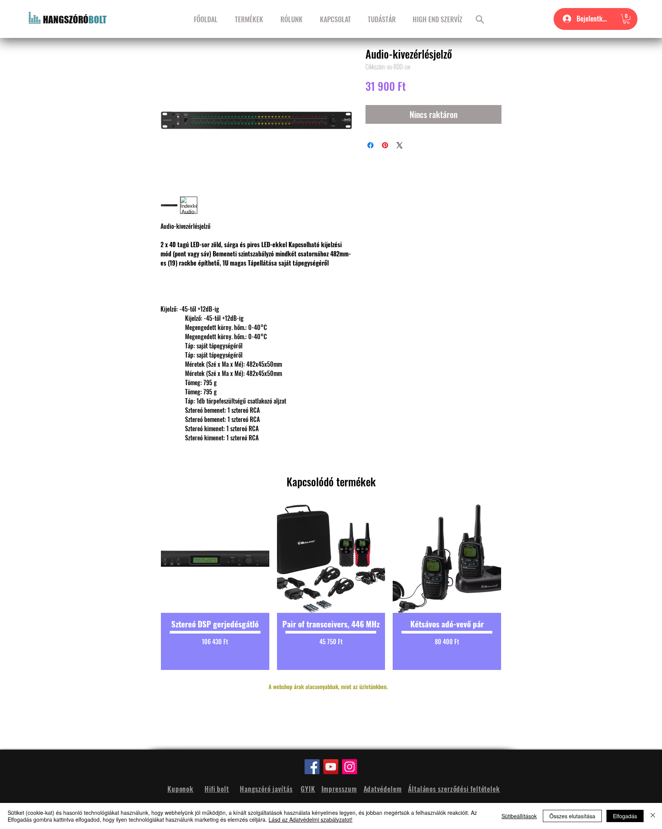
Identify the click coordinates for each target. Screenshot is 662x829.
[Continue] (480, 19)
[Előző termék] (147, 587)
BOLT (97, 19)
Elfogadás (625, 816)
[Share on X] (399, 145)
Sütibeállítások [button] (519, 816)
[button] (626, 19)
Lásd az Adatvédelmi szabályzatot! (310, 819)
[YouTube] (330, 766)
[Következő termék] (514, 587)
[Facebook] (312, 766)
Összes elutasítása (572, 816)
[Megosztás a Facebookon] (370, 145)
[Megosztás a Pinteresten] (385, 145)
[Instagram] (349, 766)
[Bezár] (652, 816)
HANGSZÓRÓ (65, 19)
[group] (331, 587)
